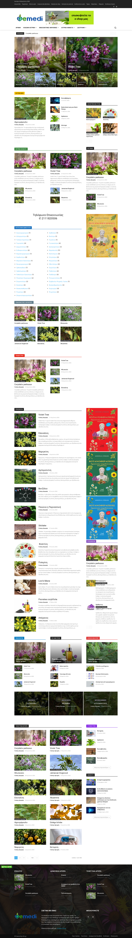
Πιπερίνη (42, 562)
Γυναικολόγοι (53, 243)
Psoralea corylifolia (47, 599)
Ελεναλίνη (28, 197)
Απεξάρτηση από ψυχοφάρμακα (105, 682)
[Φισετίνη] (110, 113)
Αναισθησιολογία (82, 82)
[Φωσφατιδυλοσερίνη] (90, 676)
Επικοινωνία (114, 936)
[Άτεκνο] (55, 877)
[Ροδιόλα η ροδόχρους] (90, 668)
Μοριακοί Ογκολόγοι (23, 261)
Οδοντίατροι (53, 264)
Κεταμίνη (54, 847)
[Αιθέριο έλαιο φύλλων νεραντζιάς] (93, 128)
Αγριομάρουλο (20, 122)
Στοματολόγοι (21, 281)
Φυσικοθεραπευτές (55, 285)
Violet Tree (55, 171)
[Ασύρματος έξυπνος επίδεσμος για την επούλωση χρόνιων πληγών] (91, 800)
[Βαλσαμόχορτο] (93, 113)
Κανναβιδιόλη (101, 749)
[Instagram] (116, 7)
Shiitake (42, 525)
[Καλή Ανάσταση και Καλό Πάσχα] (55, 109)
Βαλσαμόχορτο (90, 119)
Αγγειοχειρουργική (55, 819)
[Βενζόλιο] (25, 494)
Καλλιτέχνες (53, 254)
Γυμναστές (20, 243)
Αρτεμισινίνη (44, 470)
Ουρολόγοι (52, 268)
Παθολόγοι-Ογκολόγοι (24, 274)
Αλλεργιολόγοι (21, 236)
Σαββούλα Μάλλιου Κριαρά (104, 608)
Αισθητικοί (52, 233)
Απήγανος (43, 618)
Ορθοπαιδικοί (20, 268)
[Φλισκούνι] (24, 80)
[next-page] (18, 142)
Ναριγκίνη (43, 451)
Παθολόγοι (52, 271)
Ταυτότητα (84, 936)
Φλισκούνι (28, 188)
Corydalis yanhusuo (32, 33)
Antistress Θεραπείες (22, 63)
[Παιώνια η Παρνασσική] (25, 513)
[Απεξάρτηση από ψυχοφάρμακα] (90, 684)
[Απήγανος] (25, 624)
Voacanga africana (65, 674)
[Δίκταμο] (55, 127)
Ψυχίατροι (19, 292)
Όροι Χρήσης (76, 936)
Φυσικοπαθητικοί (22, 288)
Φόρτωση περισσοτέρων (101, 767)
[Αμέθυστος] (91, 607)
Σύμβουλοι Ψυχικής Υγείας (58, 281)
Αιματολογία (72, 63)
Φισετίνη (105, 119)
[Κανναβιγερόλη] (91, 760)
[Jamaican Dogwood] (45, 80)
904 (32, 858)
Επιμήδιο (62, 682)
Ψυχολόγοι (53, 292)
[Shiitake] (25, 531)
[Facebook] (114, 7)
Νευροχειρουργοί (22, 264)
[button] (115, 27)
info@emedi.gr (61, 928)
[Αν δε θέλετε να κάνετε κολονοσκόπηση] (91, 791)
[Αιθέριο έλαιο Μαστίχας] (110, 128)
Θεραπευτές (53, 250)
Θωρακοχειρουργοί (23, 254)
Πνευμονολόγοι (54, 278)
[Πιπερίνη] (25, 568)
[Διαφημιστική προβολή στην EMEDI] (55, 886)
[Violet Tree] (92, 55)
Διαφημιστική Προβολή (95, 936)
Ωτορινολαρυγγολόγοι (24, 295)
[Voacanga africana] (54, 676)
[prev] (111, 33)
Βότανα (18, 82)
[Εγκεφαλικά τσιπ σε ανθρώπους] (91, 810)
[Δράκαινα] (55, 118)
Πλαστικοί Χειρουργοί (23, 278)
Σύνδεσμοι (106, 936)
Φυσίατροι (19, 285)
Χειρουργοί (53, 288)
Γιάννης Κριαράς (19, 124)
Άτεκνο (63, 875)
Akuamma (64, 197)
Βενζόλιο (42, 488)
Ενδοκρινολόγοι (21, 250)
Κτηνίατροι (53, 257)
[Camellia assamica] (102, 652)
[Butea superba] (54, 668)
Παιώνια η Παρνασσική (49, 507)
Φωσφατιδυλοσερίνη (102, 674)
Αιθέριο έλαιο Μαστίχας (110, 135)
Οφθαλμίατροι (21, 271)
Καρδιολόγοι (20, 257)
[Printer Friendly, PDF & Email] (6, 866)
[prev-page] (15, 142)
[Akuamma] (86, 80)
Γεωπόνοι (52, 240)
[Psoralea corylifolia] (25, 605)
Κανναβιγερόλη (102, 758)
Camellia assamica (95, 659)
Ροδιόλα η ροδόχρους (102, 666)
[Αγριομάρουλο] (107, 80)
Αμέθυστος (99, 604)
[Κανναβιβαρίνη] (55, 100)
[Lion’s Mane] (25, 587)
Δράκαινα (64, 116)
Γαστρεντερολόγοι (22, 240)
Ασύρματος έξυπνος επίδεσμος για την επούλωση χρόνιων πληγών (106, 799)
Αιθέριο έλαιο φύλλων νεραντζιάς (92, 135)
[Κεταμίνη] (66, 837)
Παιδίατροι (52, 274)
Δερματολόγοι (21, 247)
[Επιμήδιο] (54, 684)
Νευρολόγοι (53, 261)
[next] (114, 33)
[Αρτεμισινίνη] (25, 476)
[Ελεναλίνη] (66, 80)
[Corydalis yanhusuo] (40, 55)
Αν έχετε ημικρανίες (103, 780)
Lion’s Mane (44, 581)
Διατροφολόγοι (54, 247)
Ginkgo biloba (56, 822)
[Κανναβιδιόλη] (91, 751)
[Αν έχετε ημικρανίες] (91, 782)
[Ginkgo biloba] (66, 812)
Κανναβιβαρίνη (66, 98)
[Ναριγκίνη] (25, 457)
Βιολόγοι (52, 236)
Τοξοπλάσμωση (66, 893)
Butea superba (64, 666)
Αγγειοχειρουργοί (22, 233)
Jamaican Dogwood (67, 188)
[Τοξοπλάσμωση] (55, 895)
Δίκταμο (64, 125)
